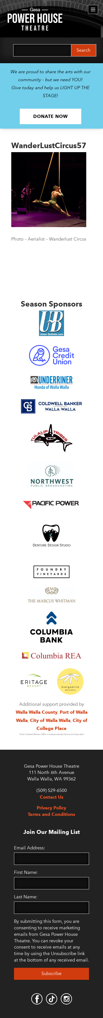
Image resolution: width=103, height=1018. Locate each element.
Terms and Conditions (51, 814)
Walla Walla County (37, 712)
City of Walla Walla (50, 720)
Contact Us (52, 797)
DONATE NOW (50, 116)
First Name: (26, 872)
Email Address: (29, 848)
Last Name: (25, 897)
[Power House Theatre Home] (35, 11)
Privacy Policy (51, 807)
